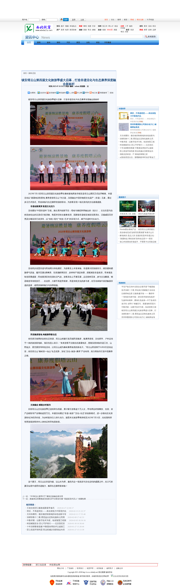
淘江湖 (94, 93)
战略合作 (119, 568)
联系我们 (80, 568)
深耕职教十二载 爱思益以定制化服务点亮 (136, 139)
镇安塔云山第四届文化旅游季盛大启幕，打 (139, 310)
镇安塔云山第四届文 (146, 229)
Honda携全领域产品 (128, 229)
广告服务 (70, 568)
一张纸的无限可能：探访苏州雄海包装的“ (138, 297)
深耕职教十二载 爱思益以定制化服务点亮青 (46, 517)
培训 (132, 30)
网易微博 (103, 93)
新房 (62, 30)
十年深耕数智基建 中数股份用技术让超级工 (46, 527)
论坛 (112, 20)
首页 (106, 20)
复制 (111, 93)
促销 (150, 30)
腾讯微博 (62, 93)
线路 (104, 30)
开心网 (79, 93)
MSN (87, 93)
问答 (126, 32)
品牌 (154, 30)
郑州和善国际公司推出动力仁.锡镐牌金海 (138, 317)
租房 (67, 30)
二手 (126, 26)
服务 (131, 26)
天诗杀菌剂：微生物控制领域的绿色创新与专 (46, 514)
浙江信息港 (41, 565)
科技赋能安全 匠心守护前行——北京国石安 (46, 523)
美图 (115, 30)
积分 (154, 26)
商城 (132, 20)
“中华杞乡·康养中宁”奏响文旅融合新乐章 (46, 496)
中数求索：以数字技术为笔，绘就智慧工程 (137, 142)
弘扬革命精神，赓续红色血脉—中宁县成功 (139, 300)
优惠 (89, 26)
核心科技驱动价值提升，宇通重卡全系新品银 (138, 242)
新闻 (30, 73)
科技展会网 (55, 565)
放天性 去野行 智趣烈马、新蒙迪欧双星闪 (139, 304)
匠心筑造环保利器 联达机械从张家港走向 (136, 151)
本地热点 (73, 26)
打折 (93, 26)
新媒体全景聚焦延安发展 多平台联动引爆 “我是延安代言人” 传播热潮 (58, 499)
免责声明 (90, 568)
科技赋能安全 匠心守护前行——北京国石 (136, 145)
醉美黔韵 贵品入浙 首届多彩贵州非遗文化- (137, 235)
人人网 (71, 93)
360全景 (110, 30)
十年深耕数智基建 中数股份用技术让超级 (136, 148)
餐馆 (85, 26)
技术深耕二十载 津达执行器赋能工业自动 (138, 290)
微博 (119, 20)
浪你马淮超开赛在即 (146, 214)
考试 (122, 32)
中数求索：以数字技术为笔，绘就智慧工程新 (46, 520)
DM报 (123, 28)
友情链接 (99, 568)
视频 (67, 26)
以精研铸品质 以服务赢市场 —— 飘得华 (138, 293)
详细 (141, 122)
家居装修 (73, 30)
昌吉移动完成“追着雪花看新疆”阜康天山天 (137, 232)
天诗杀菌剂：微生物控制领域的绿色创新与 (137, 136)
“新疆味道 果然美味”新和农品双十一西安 (136, 239)
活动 (150, 26)
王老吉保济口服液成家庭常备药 (40, 508)
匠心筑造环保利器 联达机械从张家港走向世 (46, 530)
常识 (89, 30)
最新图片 (122, 197)
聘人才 (110, 26)
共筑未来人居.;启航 (128, 214)
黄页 (145, 26)
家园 (125, 20)
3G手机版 (150, 20)
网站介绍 (60, 568)
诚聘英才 (109, 568)
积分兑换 (140, 20)
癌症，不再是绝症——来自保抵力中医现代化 (46, 511)
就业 (116, 26)
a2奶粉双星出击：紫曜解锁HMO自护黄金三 (137, 157)
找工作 (104, 26)
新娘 (85, 30)
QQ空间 (43, 93)
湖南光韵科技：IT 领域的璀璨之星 (134, 154)
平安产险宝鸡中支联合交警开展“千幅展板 (138, 287)
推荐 (145, 30)
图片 (62, 26)
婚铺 (93, 30)
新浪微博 (52, 93)
